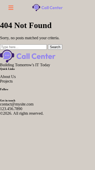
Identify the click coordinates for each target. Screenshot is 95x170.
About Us (8, 76)
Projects (6, 81)
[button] (11, 7)
